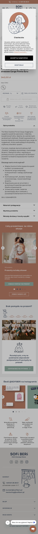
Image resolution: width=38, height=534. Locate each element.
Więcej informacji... (20, 52)
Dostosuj (19, 65)
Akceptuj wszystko (19, 58)
